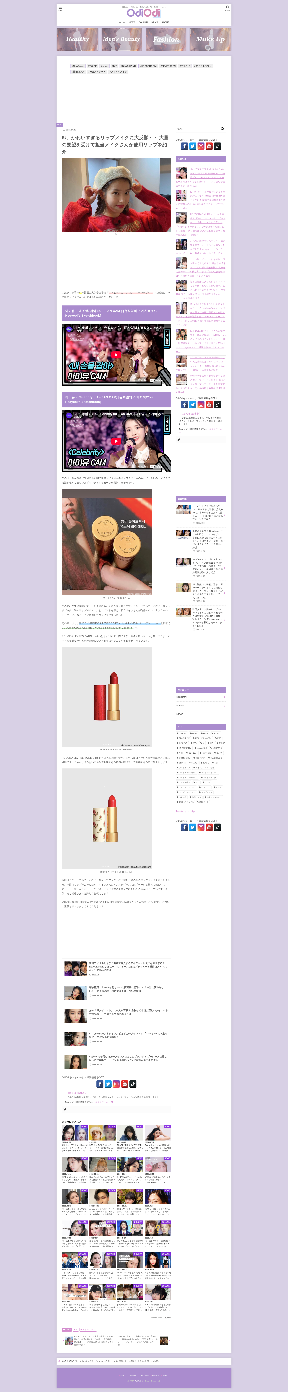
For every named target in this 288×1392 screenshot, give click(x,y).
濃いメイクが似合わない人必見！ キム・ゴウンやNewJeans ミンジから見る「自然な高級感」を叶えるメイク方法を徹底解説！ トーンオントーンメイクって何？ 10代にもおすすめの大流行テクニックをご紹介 (200, 314)
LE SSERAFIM (185, 748)
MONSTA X (217, 748)
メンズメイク (206, 792)
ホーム (122, 22)
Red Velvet (200, 758)
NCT (181, 753)
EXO (219, 738)
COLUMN (143, 22)
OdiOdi (138, 1381)
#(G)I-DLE (185, 66)
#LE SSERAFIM (148, 66)
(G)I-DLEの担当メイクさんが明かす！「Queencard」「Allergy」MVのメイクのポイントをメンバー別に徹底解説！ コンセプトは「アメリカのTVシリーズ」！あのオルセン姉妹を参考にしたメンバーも (201, 341)
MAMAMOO (202, 748)
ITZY (195, 743)
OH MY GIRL (184, 758)
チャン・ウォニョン (187, 787)
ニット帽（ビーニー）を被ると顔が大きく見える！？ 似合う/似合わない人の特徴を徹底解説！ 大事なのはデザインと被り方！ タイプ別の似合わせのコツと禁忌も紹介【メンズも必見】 (201, 267)
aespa (195, 733)
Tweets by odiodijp (185, 811)
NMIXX (219, 753)
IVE (211, 743)
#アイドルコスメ (203, 66)
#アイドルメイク (118, 71)
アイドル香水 (184, 782)
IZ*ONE (222, 743)
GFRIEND (183, 743)
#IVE (114, 66)
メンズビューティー (187, 792)
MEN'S (180, 705)
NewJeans (206, 753)
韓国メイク (204, 802)
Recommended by (157, 1317)
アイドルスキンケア (187, 773)
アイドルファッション (188, 778)
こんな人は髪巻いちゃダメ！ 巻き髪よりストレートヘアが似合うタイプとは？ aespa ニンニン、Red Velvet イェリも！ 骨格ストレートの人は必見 (200, 247)
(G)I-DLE (183, 733)
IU (77, 1330)
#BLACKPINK (128, 66)
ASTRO (217, 733)
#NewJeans (78, 66)
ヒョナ (219, 787)
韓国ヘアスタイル (186, 802)
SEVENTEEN (216, 758)
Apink (205, 733)
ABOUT (165, 22)
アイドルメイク (89, 1330)
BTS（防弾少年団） (203, 738)
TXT (216, 763)
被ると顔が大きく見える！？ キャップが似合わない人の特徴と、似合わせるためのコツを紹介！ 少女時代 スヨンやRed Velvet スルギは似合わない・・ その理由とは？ (200, 290)
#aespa (104, 66)
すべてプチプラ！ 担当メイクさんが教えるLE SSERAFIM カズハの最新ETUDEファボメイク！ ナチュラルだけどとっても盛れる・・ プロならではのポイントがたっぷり (200, 177)
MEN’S (155, 22)
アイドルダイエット (209, 773)
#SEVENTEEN (168, 66)
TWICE (206, 763)
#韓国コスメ (78, 71)
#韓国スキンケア (97, 71)
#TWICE (92, 66)
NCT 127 (192, 753)
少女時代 (182, 797)
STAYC (194, 763)
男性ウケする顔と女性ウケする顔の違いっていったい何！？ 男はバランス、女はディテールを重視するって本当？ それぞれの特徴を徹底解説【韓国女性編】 (200, 384)
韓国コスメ (196, 797)
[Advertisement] (116, 98)
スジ (198, 782)
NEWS (132, 22)
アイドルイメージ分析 (205, 768)
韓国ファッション (214, 797)
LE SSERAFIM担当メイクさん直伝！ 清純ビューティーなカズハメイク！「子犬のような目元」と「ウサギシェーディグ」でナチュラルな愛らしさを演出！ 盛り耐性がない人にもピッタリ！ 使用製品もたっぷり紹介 (200, 224)
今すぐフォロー (102, 1102)
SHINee (182, 763)
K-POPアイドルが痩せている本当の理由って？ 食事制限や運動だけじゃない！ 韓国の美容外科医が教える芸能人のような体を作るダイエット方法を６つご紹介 (200, 200)
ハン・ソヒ (206, 787)
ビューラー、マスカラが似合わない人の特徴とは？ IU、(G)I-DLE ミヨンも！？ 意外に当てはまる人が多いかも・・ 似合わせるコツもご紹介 (200, 363)
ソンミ (208, 782)
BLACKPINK (184, 738)
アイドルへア (184, 768)
